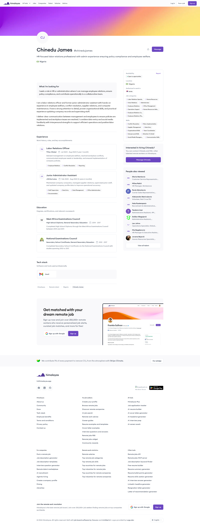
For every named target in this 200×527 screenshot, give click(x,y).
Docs (39, 409)
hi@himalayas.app (44, 381)
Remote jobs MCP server (137, 458)
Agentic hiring (42, 477)
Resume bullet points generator (140, 473)
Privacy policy (42, 424)
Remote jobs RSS (88, 435)
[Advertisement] (77, 74)
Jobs (34, 3)
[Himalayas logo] (11, 3)
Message (157, 49)
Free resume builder (135, 465)
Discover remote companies (93, 409)
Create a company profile (47, 480)
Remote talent (54, 287)
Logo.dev (130, 520)
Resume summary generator (139, 469)
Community (41, 405)
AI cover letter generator (137, 413)
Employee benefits (44, 417)
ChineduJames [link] (78, 287)
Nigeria (66, 287)
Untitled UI (106, 520)
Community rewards (90, 443)
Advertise (40, 488)
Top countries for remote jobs (93, 465)
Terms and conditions (45, 420)
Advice (64, 3)
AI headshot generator (137, 417)
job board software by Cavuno (86, 520)
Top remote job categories (92, 458)
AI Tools (25, 3)
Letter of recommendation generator (142, 492)
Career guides (87, 420)
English (156, 520)
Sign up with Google (57, 333)
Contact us (41, 428)
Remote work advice (90, 417)
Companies (42, 3)
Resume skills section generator (140, 477)
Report (158, 73)
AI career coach (134, 424)
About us (40, 402)
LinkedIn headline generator (139, 484)
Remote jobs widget (90, 439)
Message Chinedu (143, 160)
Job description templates (47, 462)
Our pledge (157, 361)
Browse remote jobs (90, 405)
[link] (41, 287)
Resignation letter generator (139, 488)
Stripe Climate (116, 361)
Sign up (192, 3)
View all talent (143, 245)
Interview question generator (48, 465)
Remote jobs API (134, 454)
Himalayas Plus (134, 402)
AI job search (87, 413)
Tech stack (41, 413)
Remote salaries (88, 454)
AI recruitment (42, 473)
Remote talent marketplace (47, 469)
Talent (50, 3)
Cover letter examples (91, 428)
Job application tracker (137, 405)
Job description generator (47, 458)
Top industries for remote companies (96, 477)
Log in (173, 3)
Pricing (39, 484)
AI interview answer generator (140, 480)
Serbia (130, 91)
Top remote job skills (90, 462)
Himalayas (41, 287)
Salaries (57, 3)
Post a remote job (44, 454)
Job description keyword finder (140, 462)
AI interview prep (134, 420)
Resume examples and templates (95, 424)
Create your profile (89, 402)
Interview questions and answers (95, 432)
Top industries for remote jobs (94, 469)
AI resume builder (135, 409)
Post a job (181, 3)
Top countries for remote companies (96, 473)
